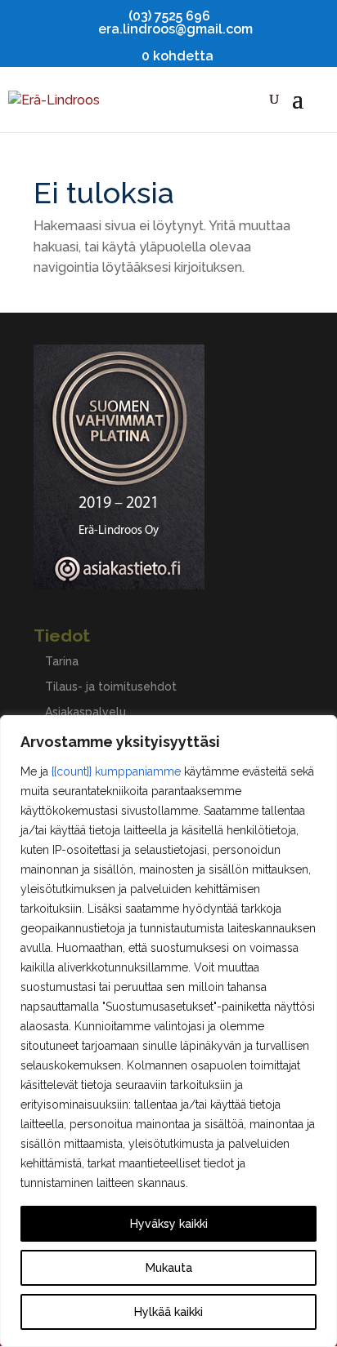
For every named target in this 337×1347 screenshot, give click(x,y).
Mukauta (169, 1267)
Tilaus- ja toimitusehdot (111, 686)
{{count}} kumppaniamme (116, 771)
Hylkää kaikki (168, 1311)
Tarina (62, 661)
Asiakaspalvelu (85, 711)
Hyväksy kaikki (169, 1223)
